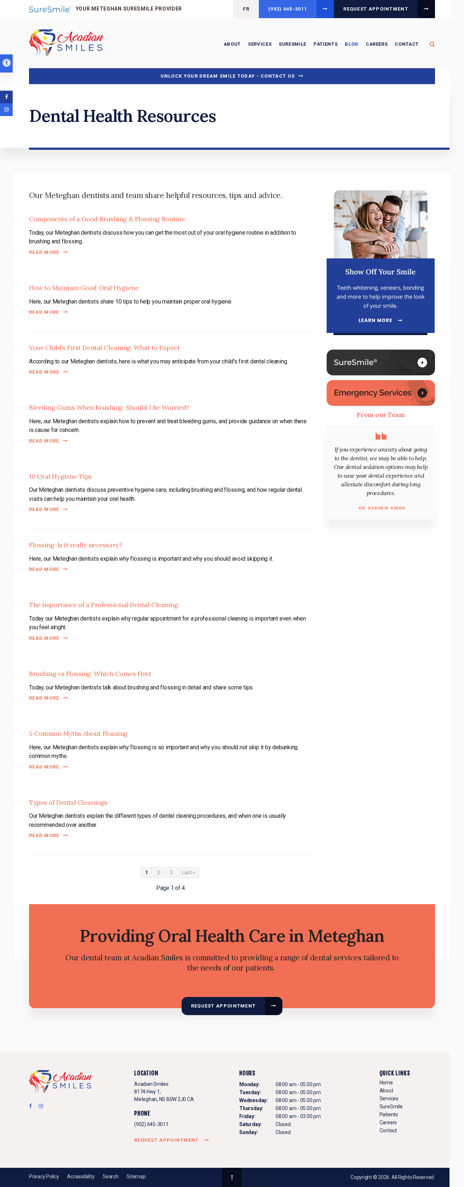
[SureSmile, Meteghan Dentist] (381, 362)
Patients (325, 44)
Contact (407, 44)
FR (246, 9)
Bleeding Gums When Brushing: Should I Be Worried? (109, 407)
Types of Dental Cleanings (68, 802)
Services (260, 44)
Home (386, 1082)
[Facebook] (32, 1108)
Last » (188, 872)
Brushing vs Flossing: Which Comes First (90, 673)
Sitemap (136, 1176)
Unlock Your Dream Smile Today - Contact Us (228, 76)
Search (111, 1176)
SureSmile (292, 44)
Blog (352, 44)
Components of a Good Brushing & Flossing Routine (107, 219)
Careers (377, 44)
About (232, 44)
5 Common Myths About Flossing (78, 733)
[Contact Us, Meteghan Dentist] (381, 392)
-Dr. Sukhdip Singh (381, 508)
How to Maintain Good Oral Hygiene (83, 288)
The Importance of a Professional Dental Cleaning (103, 605)
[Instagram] (39, 1108)
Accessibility (80, 1176)
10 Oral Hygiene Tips (60, 476)
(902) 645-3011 (151, 1124)
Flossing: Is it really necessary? (75, 545)
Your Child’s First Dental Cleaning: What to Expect (104, 347)
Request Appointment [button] (375, 9)
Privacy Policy (44, 1176)
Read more (44, 252)
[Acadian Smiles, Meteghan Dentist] (61, 1082)
